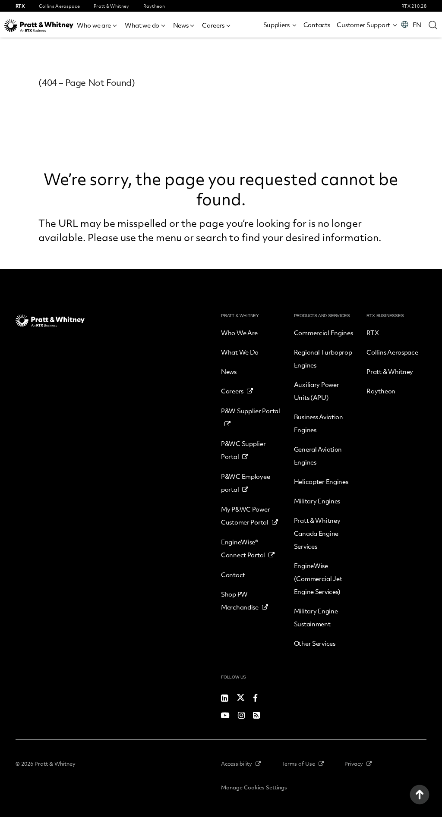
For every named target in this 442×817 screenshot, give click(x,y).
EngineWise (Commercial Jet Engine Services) (318, 578)
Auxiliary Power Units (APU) (316, 391)
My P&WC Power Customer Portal (245, 515)
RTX (372, 332)
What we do (142, 25)
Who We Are (239, 332)
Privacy (353, 763)
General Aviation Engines (318, 455)
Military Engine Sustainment (316, 617)
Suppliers (276, 24)
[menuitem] (97, 24)
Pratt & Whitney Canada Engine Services (317, 533)
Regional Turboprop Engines (323, 358)
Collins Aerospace (392, 352)
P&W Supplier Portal (250, 410)
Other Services (314, 643)
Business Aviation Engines (318, 423)
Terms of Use (298, 763)
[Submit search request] (433, 24)
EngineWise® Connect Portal (243, 548)
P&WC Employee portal (245, 482)
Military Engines (317, 500)
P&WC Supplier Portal (243, 450)
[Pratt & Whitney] (38, 25)
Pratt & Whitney (389, 371)
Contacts (316, 24)
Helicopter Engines (321, 481)
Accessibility (236, 763)
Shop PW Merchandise (240, 600)
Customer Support (363, 24)
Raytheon (380, 391)
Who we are (94, 25)
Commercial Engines (323, 332)
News (181, 25)
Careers (213, 25)
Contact (233, 574)
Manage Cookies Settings (254, 787)
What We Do (240, 352)
